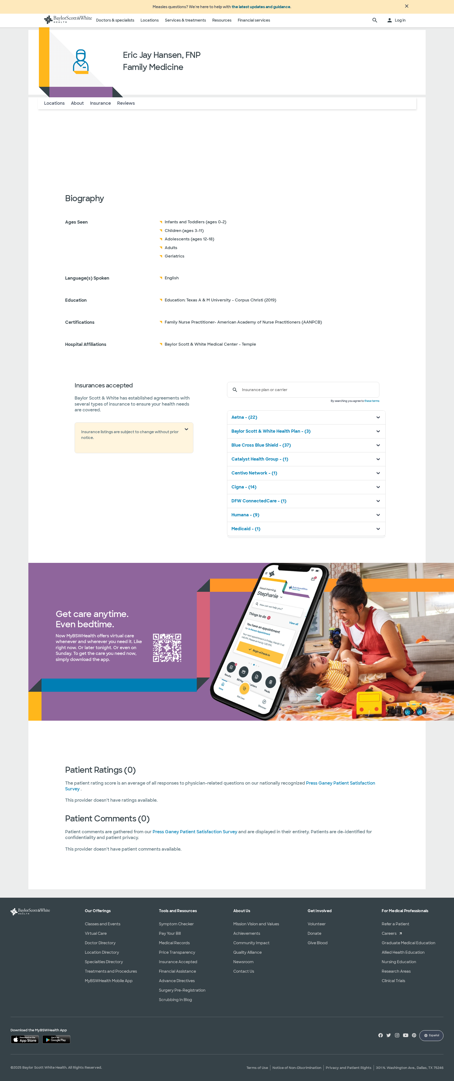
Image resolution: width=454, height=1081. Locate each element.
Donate (314, 933)
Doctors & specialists (115, 20)
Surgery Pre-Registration (182, 990)
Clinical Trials (393, 980)
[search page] (375, 20)
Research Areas (396, 971)
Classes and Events (102, 924)
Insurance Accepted (178, 961)
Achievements (246, 933)
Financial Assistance (177, 971)
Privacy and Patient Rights (349, 1067)
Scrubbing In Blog (175, 999)
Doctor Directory (100, 943)
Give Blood (318, 943)
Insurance (100, 103)
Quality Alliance (247, 952)
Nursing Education (399, 961)
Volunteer (317, 924)
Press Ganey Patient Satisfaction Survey (195, 832)
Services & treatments (185, 20)
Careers (389, 933)
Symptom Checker (176, 924)
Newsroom (243, 961)
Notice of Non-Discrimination (296, 1067)
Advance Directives (177, 980)
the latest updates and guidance (261, 6)
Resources (221, 20)
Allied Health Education (403, 952)
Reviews (126, 103)
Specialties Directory (104, 961)
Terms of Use (257, 1067)
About (77, 103)
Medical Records (174, 943)
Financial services (254, 20)
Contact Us (243, 971)
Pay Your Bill (170, 933)
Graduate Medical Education (408, 943)
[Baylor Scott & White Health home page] (68, 20)
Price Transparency (177, 952)
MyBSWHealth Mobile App (109, 980)
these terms (371, 401)
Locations (150, 20)
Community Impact (251, 943)
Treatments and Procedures (111, 971)
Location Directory (102, 952)
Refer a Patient (395, 924)
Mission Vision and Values (256, 924)
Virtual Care (96, 933)
